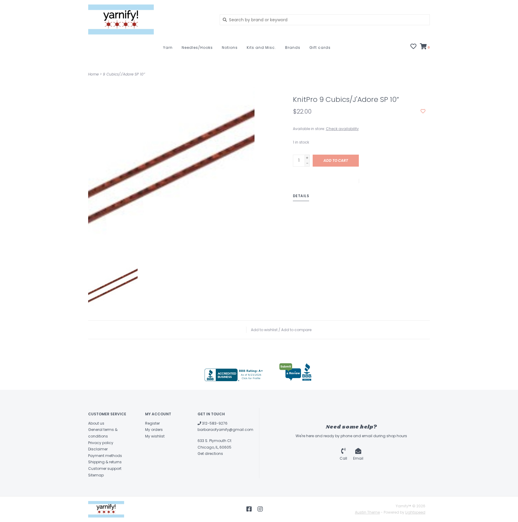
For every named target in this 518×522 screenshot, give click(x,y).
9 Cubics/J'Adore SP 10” (124, 74)
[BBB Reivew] (296, 372)
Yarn (168, 47)
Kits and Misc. (261, 47)
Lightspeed (415, 512)
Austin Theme (367, 512)
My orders (154, 429)
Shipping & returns (105, 461)
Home (93, 74)
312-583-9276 (214, 423)
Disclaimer (98, 449)
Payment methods (105, 455)
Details (301, 195)
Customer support (104, 468)
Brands (292, 47)
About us (96, 423)
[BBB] (234, 375)
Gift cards (320, 47)
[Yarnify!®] (149, 19)
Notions (230, 47)
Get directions (210, 453)
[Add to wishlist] (423, 111)
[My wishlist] (413, 47)
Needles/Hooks (197, 47)
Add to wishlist (264, 329)
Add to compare (296, 329)
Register (152, 423)
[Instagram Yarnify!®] (260, 509)
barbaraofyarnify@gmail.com (225, 429)
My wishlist (155, 436)
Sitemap (96, 475)
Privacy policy (100, 442)
